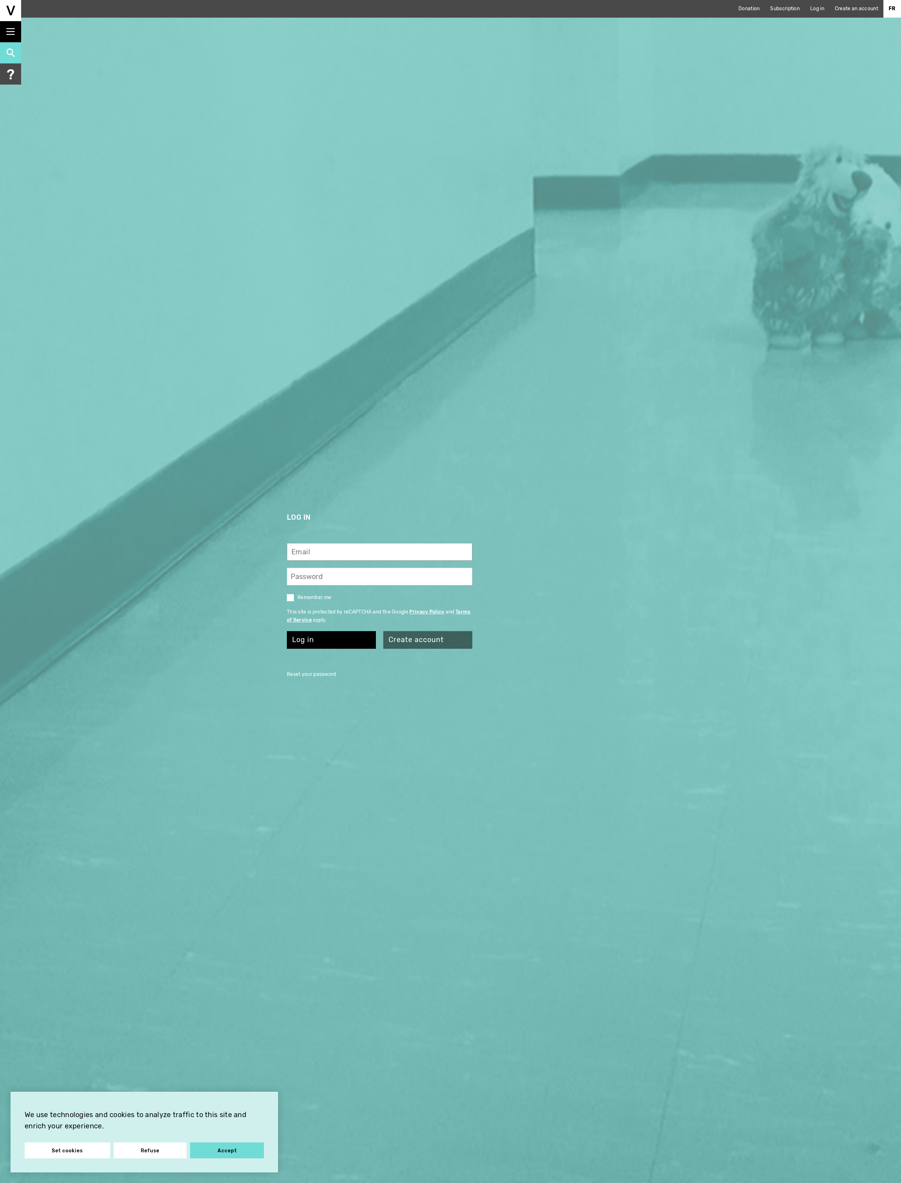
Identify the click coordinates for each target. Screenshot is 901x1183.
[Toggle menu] (10, 31)
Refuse (150, 1151)
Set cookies (67, 1151)
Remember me (314, 597)
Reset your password (311, 674)
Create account (416, 640)
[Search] (10, 52)
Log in (817, 9)
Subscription (785, 9)
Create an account (856, 9)
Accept (227, 1151)
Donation (749, 9)
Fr (892, 9)
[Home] (10, 10)
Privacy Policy (426, 612)
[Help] (10, 74)
